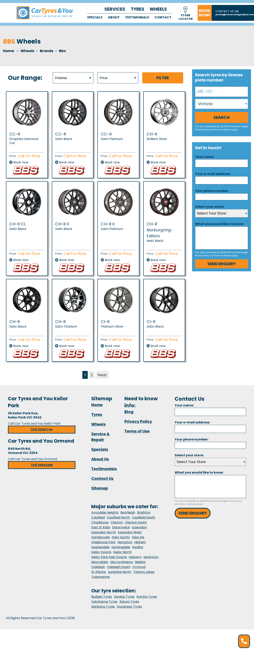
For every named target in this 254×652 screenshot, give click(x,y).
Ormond (138, 567)
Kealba (137, 547)
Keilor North (122, 552)
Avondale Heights (104, 512)
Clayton (117, 522)
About (114, 17)
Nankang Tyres (103, 606)
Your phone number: (212, 191)
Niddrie (140, 562)
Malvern (135, 557)
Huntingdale (121, 547)
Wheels (158, 9)
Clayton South (136, 522)
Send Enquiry (221, 264)
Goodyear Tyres (129, 606)
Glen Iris (138, 537)
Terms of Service (223, 129)
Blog (129, 412)
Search (222, 117)
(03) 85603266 (42, 465)
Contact (163, 17)
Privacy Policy (202, 129)
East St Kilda (100, 527)
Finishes (61, 78)
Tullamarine (100, 577)
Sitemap (99, 488)
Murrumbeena (121, 562)
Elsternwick (121, 527)
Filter (162, 78)
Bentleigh (127, 512)
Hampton (124, 542)
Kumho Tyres (147, 596)
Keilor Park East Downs (109, 557)
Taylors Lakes (143, 572)
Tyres (137, 9)
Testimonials (137, 17)
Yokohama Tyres (104, 601)
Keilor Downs (101, 552)
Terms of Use (137, 431)
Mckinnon (151, 557)
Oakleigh (98, 567)
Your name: (204, 156)
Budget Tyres (101, 596)
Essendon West (130, 532)
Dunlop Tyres (124, 596)
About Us (100, 459)
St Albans (98, 572)
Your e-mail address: (213, 174)
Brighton (143, 512)
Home (8, 50)
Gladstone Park (103, 542)
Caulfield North (118, 517)
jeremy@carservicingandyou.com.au (235, 14)
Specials (94, 17)
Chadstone (100, 522)
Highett (140, 542)
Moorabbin (99, 562)
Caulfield (98, 517)
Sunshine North (119, 572)
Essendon (139, 527)
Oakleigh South (118, 567)
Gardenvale (100, 537)
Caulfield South (143, 517)
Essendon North (103, 532)
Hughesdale (100, 547)
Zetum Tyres (129, 601)
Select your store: (209, 206)
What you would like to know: (219, 224)
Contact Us (102, 478)
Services (114, 9)
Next (102, 375)
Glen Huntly (121, 537)
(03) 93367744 (42, 430)
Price (104, 78)
